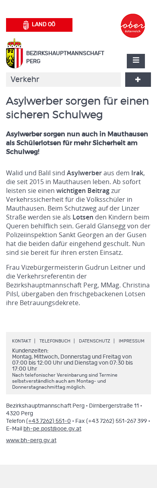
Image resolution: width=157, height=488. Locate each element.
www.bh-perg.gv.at (31, 440)
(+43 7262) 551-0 (48, 421)
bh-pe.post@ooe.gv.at (52, 429)
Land (43, 24)
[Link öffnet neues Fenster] (133, 18)
